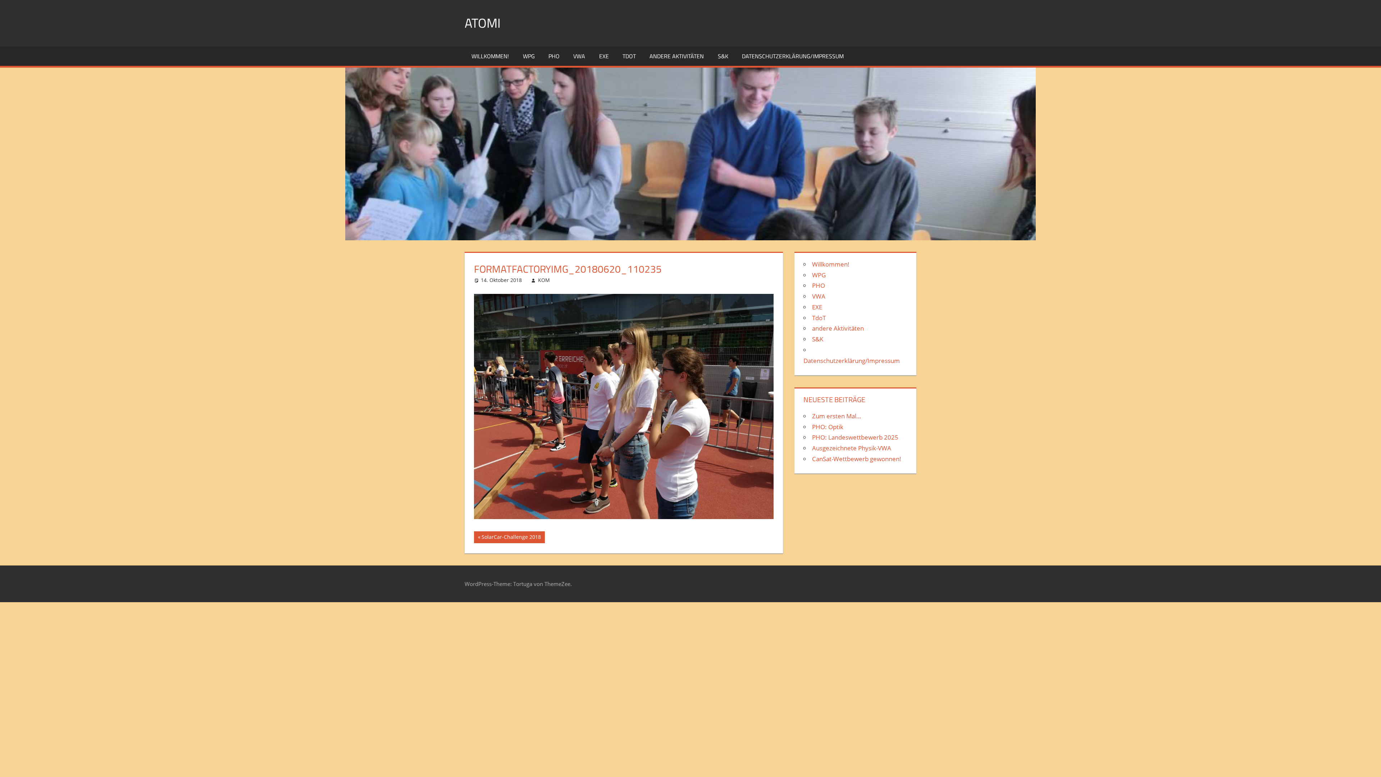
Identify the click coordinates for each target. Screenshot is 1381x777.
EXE (604, 56)
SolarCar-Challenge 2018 (511, 538)
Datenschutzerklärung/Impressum (793, 56)
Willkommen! (490, 56)
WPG (529, 56)
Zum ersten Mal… (836, 416)
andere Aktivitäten (677, 56)
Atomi (483, 23)
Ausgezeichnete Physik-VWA (851, 448)
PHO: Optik (827, 427)
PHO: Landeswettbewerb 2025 (855, 437)
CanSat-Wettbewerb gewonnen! (856, 459)
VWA (579, 56)
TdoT (629, 56)
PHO (554, 56)
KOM (544, 280)
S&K (723, 56)
